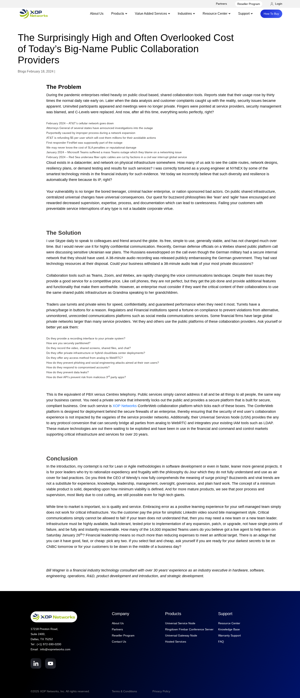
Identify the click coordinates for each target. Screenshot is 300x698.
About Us (96, 13)
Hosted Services (175, 641)
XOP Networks (125, 406)
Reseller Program (248, 4)
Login (278, 3)
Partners (221, 3)
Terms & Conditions (124, 691)
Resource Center (229, 623)
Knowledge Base (229, 629)
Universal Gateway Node (181, 635)
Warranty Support (229, 635)
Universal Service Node (180, 623)
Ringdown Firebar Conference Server (189, 629)
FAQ (221, 641)
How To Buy (271, 13)
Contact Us (119, 641)
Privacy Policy (161, 691)
